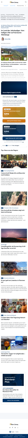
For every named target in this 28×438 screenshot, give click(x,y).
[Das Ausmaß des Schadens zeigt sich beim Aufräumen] (14, 198)
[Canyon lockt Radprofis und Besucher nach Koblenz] (14, 161)
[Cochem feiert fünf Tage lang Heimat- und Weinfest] (14, 305)
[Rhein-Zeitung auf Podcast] (17, 427)
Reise (17, 14)
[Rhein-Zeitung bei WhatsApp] (10, 427)
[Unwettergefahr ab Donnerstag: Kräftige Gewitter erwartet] (14, 235)
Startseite (3, 14)
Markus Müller (8, 39)
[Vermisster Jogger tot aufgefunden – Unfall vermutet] (14, 343)
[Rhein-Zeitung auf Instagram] (15, 427)
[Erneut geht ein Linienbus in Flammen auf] (14, 268)
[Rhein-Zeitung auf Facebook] (12, 427)
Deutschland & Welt (10, 14)
